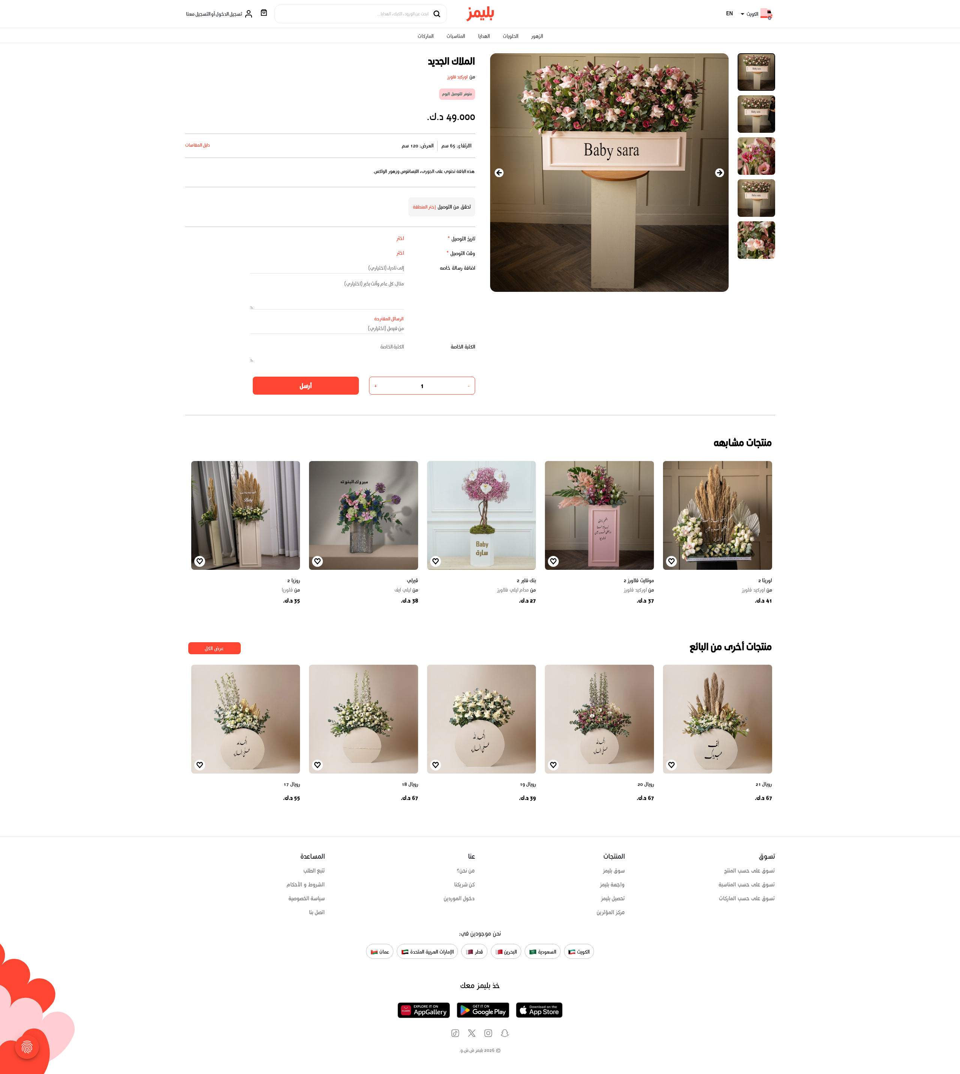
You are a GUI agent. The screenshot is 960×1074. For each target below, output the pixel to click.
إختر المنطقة (424, 207)
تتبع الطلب (314, 870)
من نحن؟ (466, 870)
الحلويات (510, 36)
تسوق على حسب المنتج (749, 870)
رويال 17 (292, 784)
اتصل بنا (317, 912)
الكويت (583, 951)
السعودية (546, 951)
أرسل (306, 385)
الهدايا (484, 36)
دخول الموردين (459, 898)
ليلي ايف (406, 590)
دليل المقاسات (197, 145)
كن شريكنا (464, 884)
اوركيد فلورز (457, 77)
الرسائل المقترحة (389, 318)
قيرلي (412, 580)
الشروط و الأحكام (305, 884)
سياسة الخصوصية (306, 898)
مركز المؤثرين (611, 912)
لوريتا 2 (765, 580)
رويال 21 (764, 784)
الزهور (537, 36)
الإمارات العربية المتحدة (431, 951)
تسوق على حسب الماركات (747, 898)
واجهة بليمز (612, 884)
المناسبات (456, 36)
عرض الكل (214, 648)
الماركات (426, 36)
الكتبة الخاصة (463, 346)
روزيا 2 (293, 580)
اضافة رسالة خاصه (457, 268)
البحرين (510, 951)
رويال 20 (646, 784)
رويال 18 (410, 784)
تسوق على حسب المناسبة (746, 884)
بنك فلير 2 (526, 580)
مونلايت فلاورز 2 (639, 580)
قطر (478, 951)
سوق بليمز (614, 870)
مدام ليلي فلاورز (516, 590)
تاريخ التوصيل (461, 238)
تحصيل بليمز (613, 898)
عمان (383, 951)
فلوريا (291, 590)
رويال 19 (528, 784)
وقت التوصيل (460, 253)
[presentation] (499, 173)
